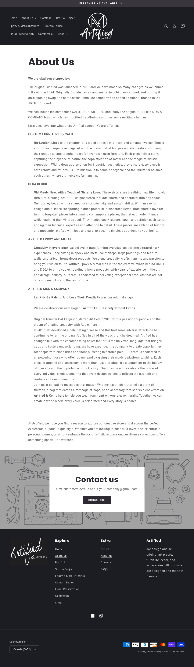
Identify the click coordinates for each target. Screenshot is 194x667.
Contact (106, 562)
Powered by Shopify (175, 652)
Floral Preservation (67, 589)
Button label (97, 500)
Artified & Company (155, 652)
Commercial (62, 595)
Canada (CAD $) (22, 649)
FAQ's (104, 569)
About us (61, 555)
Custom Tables (64, 582)
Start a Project (64, 569)
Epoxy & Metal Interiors (70, 575)
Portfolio (60, 562)
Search (105, 549)
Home (59, 549)
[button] (28, 18)
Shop (58, 602)
